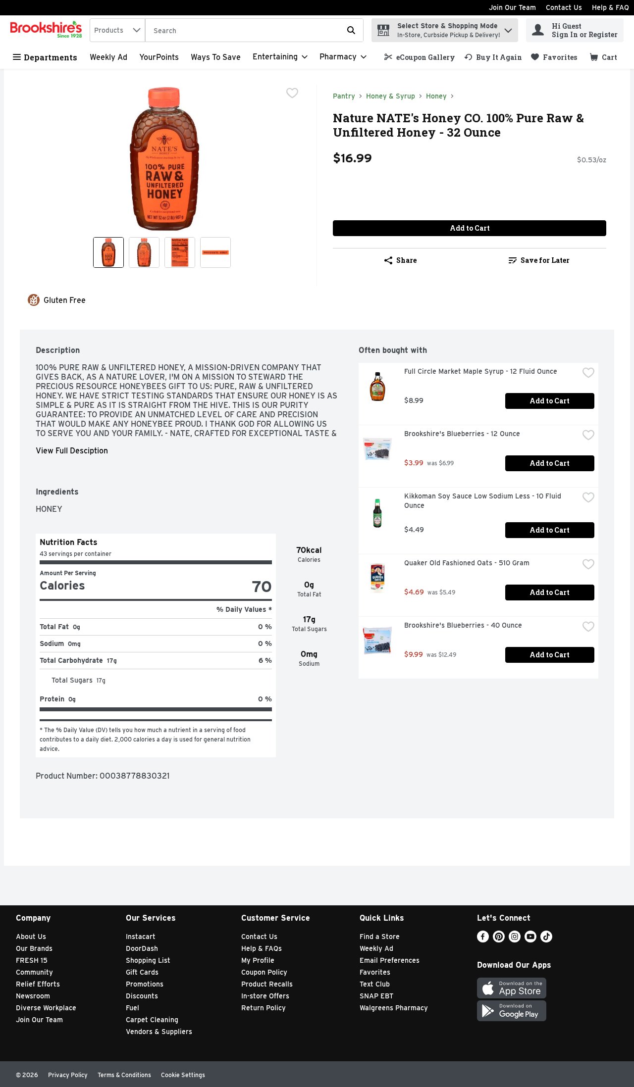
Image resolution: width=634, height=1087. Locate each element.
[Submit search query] (351, 30)
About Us (31, 936)
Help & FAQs (261, 948)
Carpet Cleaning (152, 1020)
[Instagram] (515, 939)
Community (34, 972)
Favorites (375, 972)
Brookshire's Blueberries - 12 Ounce (462, 434)
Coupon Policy (264, 972)
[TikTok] (546, 939)
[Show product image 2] (144, 252)
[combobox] (117, 30)
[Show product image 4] (215, 252)
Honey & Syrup (390, 96)
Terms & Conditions (124, 1075)
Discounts (142, 996)
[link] (420, 57)
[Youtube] (530, 939)
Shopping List (148, 960)
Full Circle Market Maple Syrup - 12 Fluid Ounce (480, 371)
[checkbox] (292, 93)
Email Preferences (390, 960)
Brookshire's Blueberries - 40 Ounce (463, 625)
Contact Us (564, 7)
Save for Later (545, 260)
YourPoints (159, 57)
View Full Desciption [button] (72, 450)
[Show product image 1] (108, 252)
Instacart (141, 936)
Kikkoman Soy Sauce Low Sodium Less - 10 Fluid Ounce (483, 500)
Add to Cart (470, 228)
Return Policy (263, 1008)
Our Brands (34, 948)
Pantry (344, 96)
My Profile (257, 960)
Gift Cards (142, 972)
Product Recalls (267, 984)
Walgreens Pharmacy (394, 1008)
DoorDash (142, 948)
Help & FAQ (610, 7)
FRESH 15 (32, 960)
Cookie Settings (183, 1075)
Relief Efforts (38, 984)
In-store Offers (265, 996)
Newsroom (33, 996)
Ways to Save (216, 57)
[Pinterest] (499, 939)
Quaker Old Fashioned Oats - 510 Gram (466, 563)
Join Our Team (512, 7)
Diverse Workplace (46, 1008)
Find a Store (380, 936)
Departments (50, 57)
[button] (508, 28)
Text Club (375, 984)
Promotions (144, 984)
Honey (436, 96)
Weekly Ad (108, 57)
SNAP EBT (377, 996)
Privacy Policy (68, 1075)
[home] (48, 30)
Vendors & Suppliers (159, 1032)
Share (406, 260)
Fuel (132, 1008)
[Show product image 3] (179, 252)
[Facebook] (483, 939)
